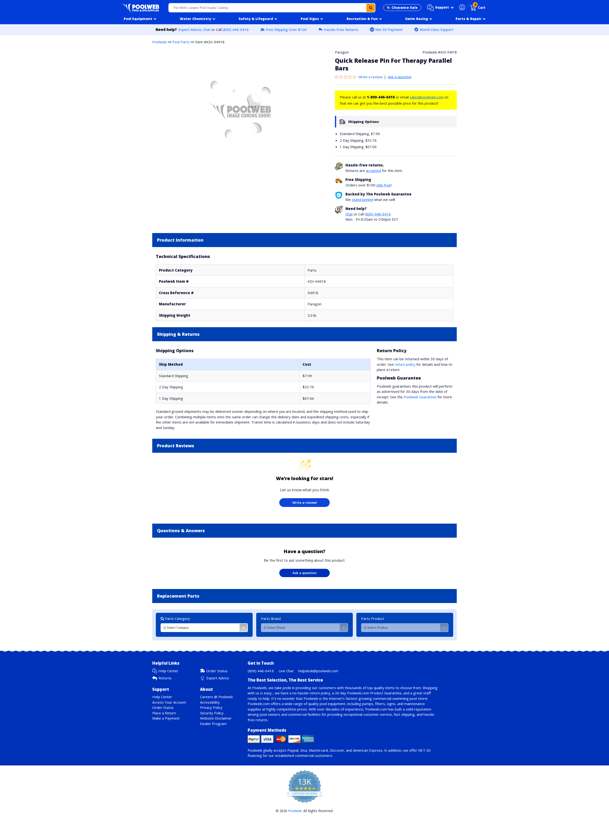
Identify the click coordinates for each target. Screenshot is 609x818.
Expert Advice (189, 29)
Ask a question (400, 76)
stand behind (362, 199)
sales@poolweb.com (426, 97)
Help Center (168, 670)
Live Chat (286, 670)
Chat (207, 29)
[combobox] (271, 7)
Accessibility (210, 702)
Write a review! (304, 502)
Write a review (371, 77)
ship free (383, 185)
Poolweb (159, 41)
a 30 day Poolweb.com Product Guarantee (367, 693)
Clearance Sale (404, 7)
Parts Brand (271, 618)
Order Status (217, 670)
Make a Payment (166, 718)
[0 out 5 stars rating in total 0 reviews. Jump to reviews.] (347, 76)
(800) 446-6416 (235, 29)
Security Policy (212, 713)
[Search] (370, 8)
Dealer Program (213, 723)
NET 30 (424, 750)
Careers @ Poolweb (216, 696)
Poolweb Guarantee (420, 396)
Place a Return (164, 713)
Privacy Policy (211, 707)
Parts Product (372, 618)
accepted (373, 170)
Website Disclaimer (216, 718)
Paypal (292, 750)
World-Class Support (436, 29)
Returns (165, 678)
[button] (440, 7)
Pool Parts (181, 41)
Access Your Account (169, 702)
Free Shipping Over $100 (286, 29)
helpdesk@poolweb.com (318, 670)
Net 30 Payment (389, 29)
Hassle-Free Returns (341, 29)
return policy (405, 364)
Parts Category (177, 618)
